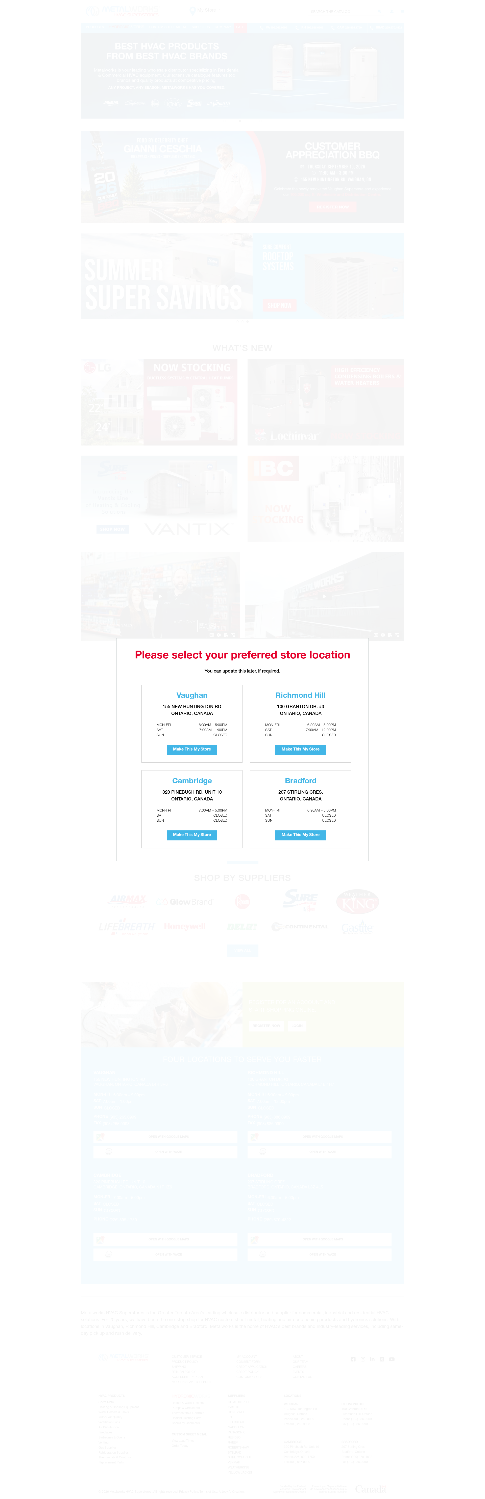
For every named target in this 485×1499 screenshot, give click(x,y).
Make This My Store (192, 750)
